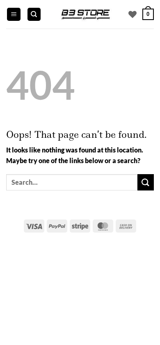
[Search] (34, 14)
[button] (14, 14)
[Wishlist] (132, 14)
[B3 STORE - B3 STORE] (85, 14)
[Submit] (145, 182)
